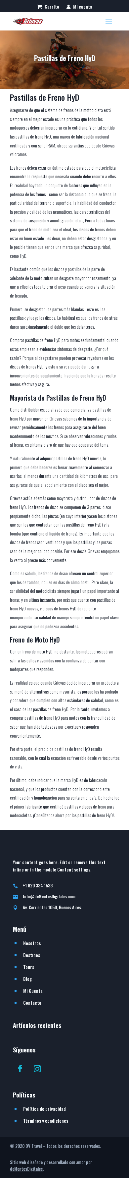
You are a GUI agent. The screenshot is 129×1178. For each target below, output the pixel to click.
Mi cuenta (82, 7)
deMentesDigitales (26, 1168)
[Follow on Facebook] (20, 1068)
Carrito (51, 7)
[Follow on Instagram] (37, 1068)
